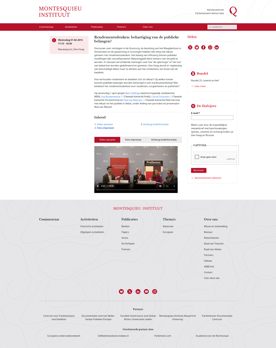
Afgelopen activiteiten (92, 232)
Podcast (125, 249)
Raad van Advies (213, 249)
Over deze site (212, 278)
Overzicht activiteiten (91, 226)
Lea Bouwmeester (111, 96)
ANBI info (209, 266)
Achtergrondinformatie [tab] (164, 140)
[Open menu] (85, 27)
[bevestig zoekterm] (210, 27)
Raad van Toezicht (214, 243)
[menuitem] (48, 27)
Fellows (208, 261)
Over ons (211, 219)
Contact (208, 272)
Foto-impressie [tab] (133, 140)
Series (124, 238)
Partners (208, 255)
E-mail (194, 113)
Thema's (169, 219)
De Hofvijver (128, 243)
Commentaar (49, 219)
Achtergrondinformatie (156, 124)
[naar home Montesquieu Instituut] (60, 11)
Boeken (125, 226)
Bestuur (208, 232)
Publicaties (129, 219)
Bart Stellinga (133, 93)
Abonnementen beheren (208, 178)
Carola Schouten (160, 96)
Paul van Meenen (132, 100)
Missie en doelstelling (215, 226)
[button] (121, 291)
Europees (168, 232)
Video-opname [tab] (107, 140)
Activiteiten (89, 219)
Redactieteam (211, 238)
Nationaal (168, 226)
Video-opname (105, 124)
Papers (125, 232)
